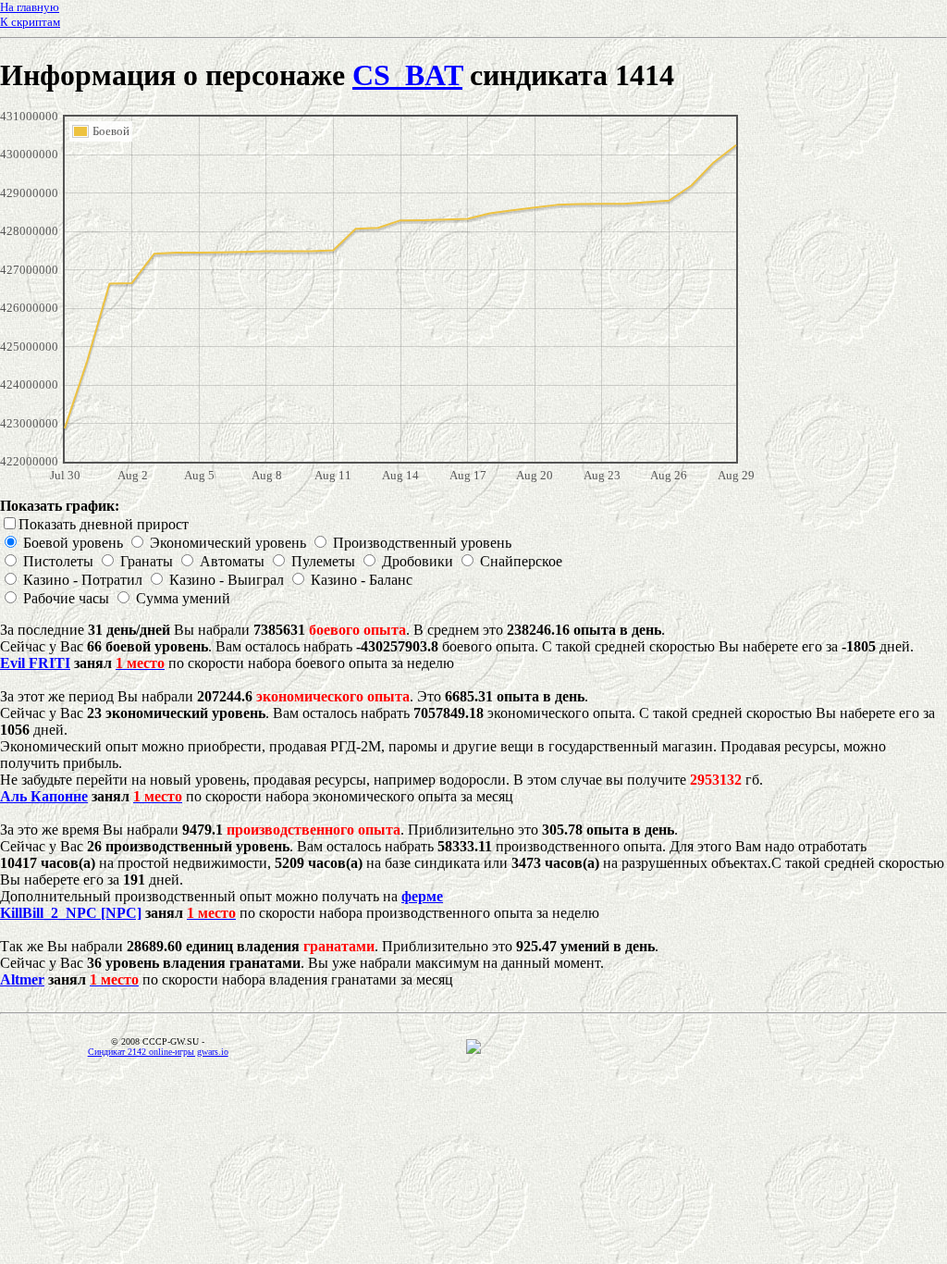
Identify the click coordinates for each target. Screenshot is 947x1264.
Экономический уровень (228, 543)
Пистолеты (58, 561)
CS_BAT (407, 75)
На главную (29, 7)
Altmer (22, 979)
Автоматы (232, 561)
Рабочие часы (66, 598)
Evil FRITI (35, 663)
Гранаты (146, 561)
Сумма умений (183, 598)
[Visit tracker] (473, 1049)
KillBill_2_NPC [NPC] (70, 913)
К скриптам (30, 22)
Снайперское (521, 561)
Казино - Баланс (361, 580)
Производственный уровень (422, 543)
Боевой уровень (73, 543)
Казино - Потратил (82, 580)
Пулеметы (323, 561)
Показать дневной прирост (103, 524)
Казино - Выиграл (226, 580)
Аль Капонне (44, 796)
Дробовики (417, 561)
